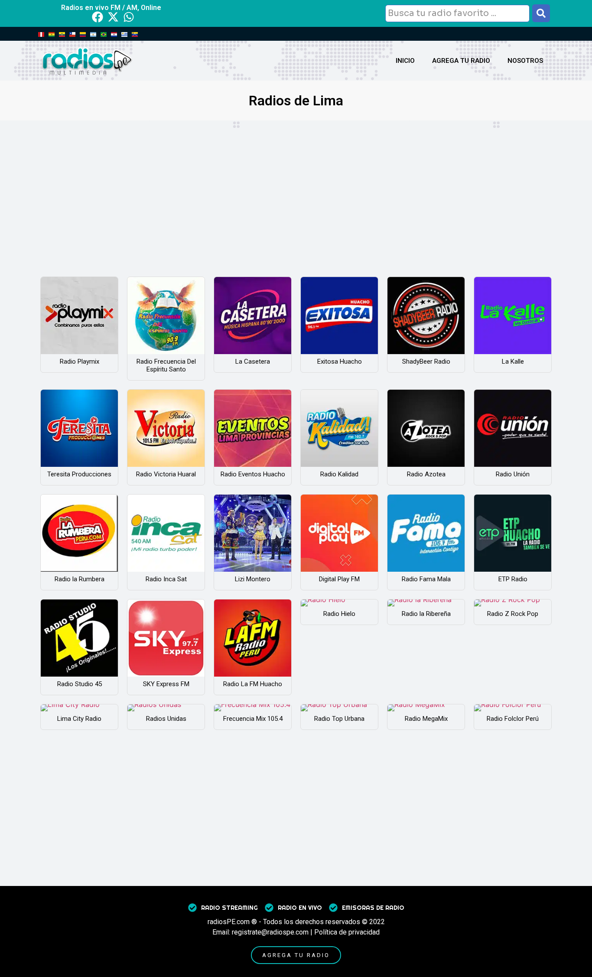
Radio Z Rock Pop (512, 614)
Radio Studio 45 (79, 684)
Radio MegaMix (426, 719)
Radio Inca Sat (166, 579)
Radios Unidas (166, 719)
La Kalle (513, 361)
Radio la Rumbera (79, 579)
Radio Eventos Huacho (253, 474)
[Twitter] (113, 17)
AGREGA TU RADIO (461, 61)
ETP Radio (512, 579)
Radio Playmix (79, 361)
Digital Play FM (339, 579)
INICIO (405, 61)
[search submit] (541, 13)
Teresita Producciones (79, 474)
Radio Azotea (426, 474)
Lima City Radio (79, 719)
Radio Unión (513, 474)
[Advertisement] (296, 185)
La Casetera (252, 361)
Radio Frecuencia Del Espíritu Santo (166, 365)
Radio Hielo (339, 614)
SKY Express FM (166, 684)
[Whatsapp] (128, 17)
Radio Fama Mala (426, 579)
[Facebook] (97, 17)
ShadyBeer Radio (426, 361)
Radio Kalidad (339, 474)
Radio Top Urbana (339, 719)
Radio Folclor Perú (513, 719)
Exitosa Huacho (339, 361)
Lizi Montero (252, 579)
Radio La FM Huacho (252, 684)
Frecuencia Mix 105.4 (253, 719)
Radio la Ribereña (426, 614)
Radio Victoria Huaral (166, 474)
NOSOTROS (525, 61)
